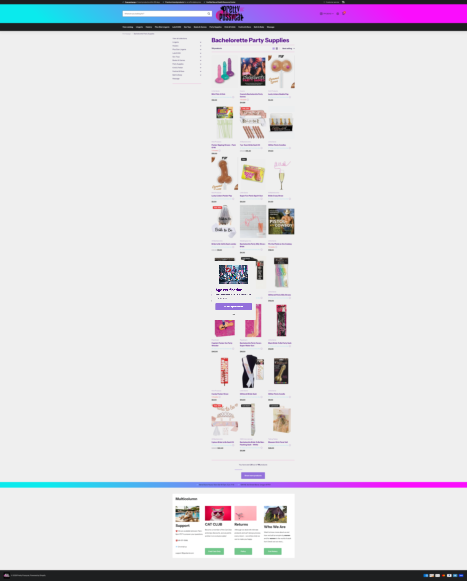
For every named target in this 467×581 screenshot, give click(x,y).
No (233, 314)
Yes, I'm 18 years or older (233, 306)
